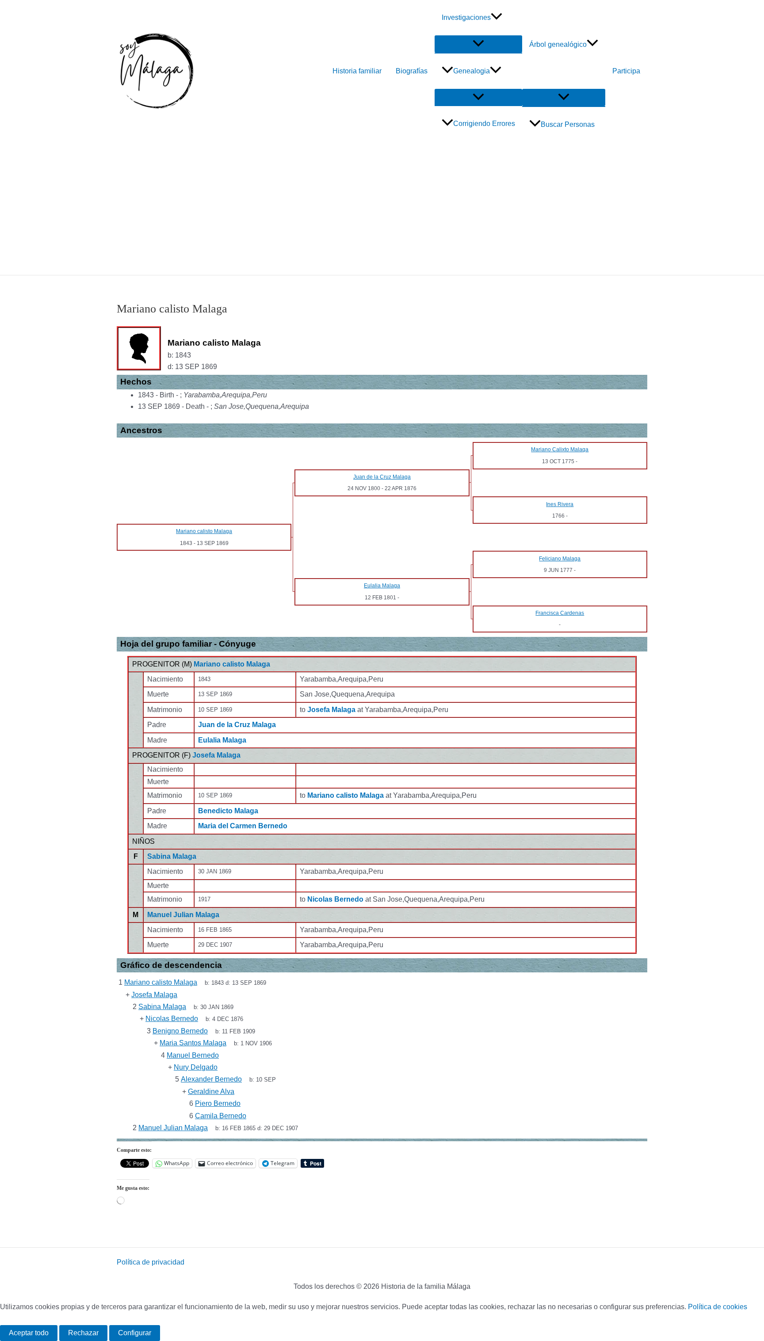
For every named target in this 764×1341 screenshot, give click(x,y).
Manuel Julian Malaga (183, 914)
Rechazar (83, 1333)
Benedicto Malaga (228, 811)
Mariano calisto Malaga (232, 664)
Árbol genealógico (558, 44)
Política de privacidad (150, 1262)
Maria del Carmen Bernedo (242, 826)
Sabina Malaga (171, 856)
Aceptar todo (29, 1333)
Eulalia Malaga (222, 740)
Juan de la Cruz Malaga (237, 724)
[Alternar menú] (478, 44)
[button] (496, 17)
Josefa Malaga (216, 755)
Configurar (134, 1333)
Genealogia (471, 71)
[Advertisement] (382, 208)
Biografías (412, 71)
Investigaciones (466, 17)
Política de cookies (717, 1307)
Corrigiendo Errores (484, 123)
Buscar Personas (568, 124)
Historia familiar (357, 71)
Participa (626, 71)
